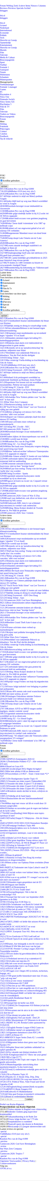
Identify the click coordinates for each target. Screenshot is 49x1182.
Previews (12, 8)
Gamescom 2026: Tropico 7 (15, 429)
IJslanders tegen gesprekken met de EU (21, 882)
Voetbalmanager (7, 84)
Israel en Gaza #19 (11, 766)
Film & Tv (7, 288)
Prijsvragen (5, 129)
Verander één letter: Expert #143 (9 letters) (22, 786)
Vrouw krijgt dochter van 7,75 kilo (23, 1119)
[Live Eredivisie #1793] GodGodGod (19, 936)
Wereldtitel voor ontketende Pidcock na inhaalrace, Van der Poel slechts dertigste (20, 354)
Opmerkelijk (5, 42)
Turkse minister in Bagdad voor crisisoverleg (27, 1109)
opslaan (4, 186)
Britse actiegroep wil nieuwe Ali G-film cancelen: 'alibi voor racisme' (20, 413)
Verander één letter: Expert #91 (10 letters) (22, 788)
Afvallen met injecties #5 (15, 961)
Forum (3, 6)
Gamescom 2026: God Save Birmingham (21, 390)
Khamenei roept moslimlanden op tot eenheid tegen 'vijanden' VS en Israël (23, 334)
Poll (4, 307)
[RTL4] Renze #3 (11, 1035)
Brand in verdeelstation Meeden (16, 1096)
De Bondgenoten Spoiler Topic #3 (19, 779)
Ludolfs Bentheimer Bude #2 (16, 998)
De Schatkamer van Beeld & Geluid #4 (21, 904)
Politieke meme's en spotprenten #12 (19, 1030)
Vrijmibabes (8, 1000)
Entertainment (6, 45)
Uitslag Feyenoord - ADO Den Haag (19, 370)
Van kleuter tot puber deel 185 (17, 1015)
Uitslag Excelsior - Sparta (14, 473)
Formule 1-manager (8, 87)
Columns (42, 6)
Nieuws (34, 6)
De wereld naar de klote (14, 439)
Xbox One (4, 97)
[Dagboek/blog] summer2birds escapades (22, 1087)
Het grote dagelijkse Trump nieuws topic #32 (23, 840)
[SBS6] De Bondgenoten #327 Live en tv (22, 848)
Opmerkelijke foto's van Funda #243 (19, 966)
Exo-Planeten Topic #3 (14, 1074)
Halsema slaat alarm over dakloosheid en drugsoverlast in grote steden (21, 344)
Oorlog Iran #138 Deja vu (15, 902)
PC (1, 92)
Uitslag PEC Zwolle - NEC (15, 427)
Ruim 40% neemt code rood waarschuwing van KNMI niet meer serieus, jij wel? (24, 692)
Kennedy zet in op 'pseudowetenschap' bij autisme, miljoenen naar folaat (21, 349)
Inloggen (4, 10)
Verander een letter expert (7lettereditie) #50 (23, 781)
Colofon (3, 134)
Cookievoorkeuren (8, 1163)
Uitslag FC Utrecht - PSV (14, 387)
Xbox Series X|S (7, 102)
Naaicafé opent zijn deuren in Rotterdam (25, 1124)
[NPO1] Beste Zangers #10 (16, 1089)
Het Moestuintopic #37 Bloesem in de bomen (23, 1020)
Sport (2, 62)
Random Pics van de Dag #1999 (17, 194)
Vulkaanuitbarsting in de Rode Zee (22, 1116)
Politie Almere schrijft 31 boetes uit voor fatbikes (24, 456)
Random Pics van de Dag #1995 (17, 270)
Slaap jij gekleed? (11, 855)
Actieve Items (24, 6)
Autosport (4, 70)
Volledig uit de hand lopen (15, 796)
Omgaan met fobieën (12, 884)
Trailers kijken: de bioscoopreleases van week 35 (24, 436)
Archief (27, 8)
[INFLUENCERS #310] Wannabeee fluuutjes (24, 823)
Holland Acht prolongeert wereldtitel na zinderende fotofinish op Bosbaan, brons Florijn (20, 378)
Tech (2, 38)
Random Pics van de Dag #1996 (17, 250)
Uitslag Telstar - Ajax (12, 358)
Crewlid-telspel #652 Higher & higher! (21, 769)
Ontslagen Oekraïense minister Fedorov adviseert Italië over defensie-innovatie (20, 697)
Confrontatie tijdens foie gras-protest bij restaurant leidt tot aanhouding (20, 460)
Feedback (4, 136)
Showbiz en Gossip (8, 40)
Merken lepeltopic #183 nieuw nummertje (22, 907)
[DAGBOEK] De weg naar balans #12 (21, 1079)
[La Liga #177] (10, 1057)
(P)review (7, 302)
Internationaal (6, 30)
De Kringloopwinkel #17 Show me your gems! (23, 1054)
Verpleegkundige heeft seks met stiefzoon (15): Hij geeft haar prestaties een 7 (23, 254)
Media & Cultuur (7, 57)
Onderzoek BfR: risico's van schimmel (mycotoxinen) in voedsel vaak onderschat (20, 504)
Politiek (3, 35)
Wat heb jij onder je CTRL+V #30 (19, 909)
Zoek (15, 6)
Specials (20, 8)
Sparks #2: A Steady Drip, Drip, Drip (19, 1077)
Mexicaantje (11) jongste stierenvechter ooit (26, 1126)
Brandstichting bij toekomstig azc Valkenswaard (24, 267)
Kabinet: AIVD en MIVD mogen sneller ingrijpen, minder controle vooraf (21, 709)
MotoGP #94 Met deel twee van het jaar (20, 946)
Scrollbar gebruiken (11, 180)
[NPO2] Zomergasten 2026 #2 (17, 759)
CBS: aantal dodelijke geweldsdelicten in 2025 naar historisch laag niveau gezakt (23, 259)
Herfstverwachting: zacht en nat (16, 404)
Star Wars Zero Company (14, 402)
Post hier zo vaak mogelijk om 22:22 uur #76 (23, 988)
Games (3, 89)
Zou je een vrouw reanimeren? (16, 981)
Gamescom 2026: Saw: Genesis (16, 513)
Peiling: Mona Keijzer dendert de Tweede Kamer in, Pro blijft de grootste (21, 509)
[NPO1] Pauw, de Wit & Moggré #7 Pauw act (24, 843)
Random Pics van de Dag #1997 (17, 243)
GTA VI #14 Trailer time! (15, 889)
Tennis (3, 72)
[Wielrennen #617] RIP (14, 983)
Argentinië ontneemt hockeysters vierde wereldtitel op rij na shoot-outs (20, 477)
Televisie (4, 55)
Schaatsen (4, 77)
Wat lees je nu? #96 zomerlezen (17, 985)
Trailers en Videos (8, 114)
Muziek (3, 50)
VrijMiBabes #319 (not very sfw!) (17, 191)
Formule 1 (4, 67)
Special (6, 304)
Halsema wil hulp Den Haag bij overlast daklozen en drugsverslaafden (20, 858)
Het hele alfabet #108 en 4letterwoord (19, 771)
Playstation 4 (5, 94)
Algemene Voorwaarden (10, 1161)
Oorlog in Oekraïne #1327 (15, 845)
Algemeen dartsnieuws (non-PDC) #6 (20, 1032)
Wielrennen (5, 74)
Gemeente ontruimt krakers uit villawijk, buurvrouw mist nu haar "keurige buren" (21, 464)
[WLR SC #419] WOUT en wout (17, 926)
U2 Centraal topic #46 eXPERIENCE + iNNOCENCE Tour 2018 (21, 913)
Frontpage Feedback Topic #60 (17, 825)
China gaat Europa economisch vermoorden (22, 1094)
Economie (4, 33)
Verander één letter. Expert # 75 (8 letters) (21, 783)
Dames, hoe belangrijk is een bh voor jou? (21, 944)
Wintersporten (6, 79)
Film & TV (5, 107)
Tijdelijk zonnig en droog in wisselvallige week (23, 326)
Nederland (4, 28)
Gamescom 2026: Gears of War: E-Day (20, 496)
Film (2, 52)
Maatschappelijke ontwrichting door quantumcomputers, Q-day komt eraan (19, 1065)
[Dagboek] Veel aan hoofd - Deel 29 (19, 1018)
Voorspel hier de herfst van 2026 (17, 1003)
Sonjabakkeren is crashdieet (20, 1121)
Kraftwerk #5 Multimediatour (16, 1091)
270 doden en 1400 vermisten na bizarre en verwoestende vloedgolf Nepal (21, 264)
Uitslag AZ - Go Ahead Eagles (16, 444)
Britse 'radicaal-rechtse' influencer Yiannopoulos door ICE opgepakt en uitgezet (24, 452)
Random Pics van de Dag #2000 (17, 189)
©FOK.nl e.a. (6, 1168)
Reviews (3, 8)
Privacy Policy (28, 1161)
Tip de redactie (6, 139)
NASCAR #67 (10, 968)
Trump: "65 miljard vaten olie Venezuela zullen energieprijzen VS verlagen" (24, 737)
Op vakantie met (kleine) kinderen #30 (20, 1052)
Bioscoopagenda (7, 60)
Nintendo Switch (7, 99)
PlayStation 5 (5, 104)
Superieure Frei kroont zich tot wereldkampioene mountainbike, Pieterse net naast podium (24, 383)
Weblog (9, 6)
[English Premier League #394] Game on (22, 1027)
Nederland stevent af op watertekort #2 (21, 958)
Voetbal (3, 65)
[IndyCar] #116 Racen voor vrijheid (19, 838)
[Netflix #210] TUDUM (14, 929)
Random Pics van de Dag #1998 (17, 211)
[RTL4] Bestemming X (13, 887)
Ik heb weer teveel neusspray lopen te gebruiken (24, 963)
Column (6, 299)
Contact (3, 131)
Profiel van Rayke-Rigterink (12, 1104)
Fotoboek (4, 126)
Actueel (3, 25)
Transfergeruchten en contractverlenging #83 (23, 990)
